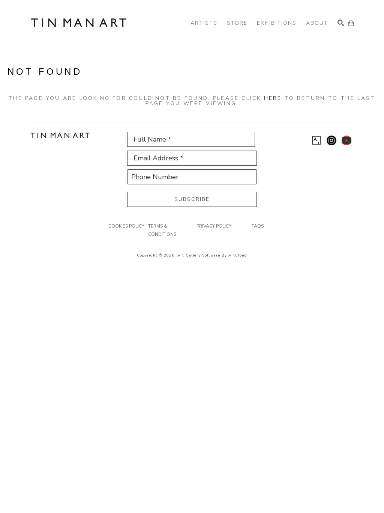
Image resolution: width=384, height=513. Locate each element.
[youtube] (346, 140)
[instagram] (331, 140)
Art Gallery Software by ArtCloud (212, 255)
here (273, 98)
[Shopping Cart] (351, 23)
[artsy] (316, 140)
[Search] (341, 23)
